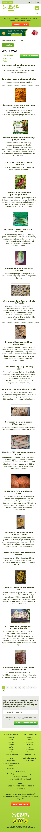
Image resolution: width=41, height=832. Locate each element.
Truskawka (30, 742)
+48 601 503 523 (20, 776)
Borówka (30, 737)
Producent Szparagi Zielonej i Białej (19, 368)
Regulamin (11, 760)
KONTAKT (20, 772)
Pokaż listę (8, 45)
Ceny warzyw (11, 735)
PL (29, 2)
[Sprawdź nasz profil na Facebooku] (20, 821)
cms (18, 829)
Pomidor (11, 744)
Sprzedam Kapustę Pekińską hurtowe (19, 269)
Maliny (30, 747)
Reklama (11, 765)
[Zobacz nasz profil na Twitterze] (15, 821)
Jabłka (30, 739)
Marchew (11, 752)
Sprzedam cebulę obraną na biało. (19, 79)
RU (38, 2)
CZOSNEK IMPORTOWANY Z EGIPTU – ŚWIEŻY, (19, 627)
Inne (11, 758)
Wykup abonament (20, 804)
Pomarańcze (30, 754)
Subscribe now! (20, 24)
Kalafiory (11, 747)
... (35, 687)
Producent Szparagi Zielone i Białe (19, 389)
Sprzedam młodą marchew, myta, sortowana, (19, 106)
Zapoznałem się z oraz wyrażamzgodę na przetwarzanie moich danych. (21, 718)
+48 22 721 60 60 (13, 786)
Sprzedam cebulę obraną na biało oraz (18, 66)
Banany (30, 744)
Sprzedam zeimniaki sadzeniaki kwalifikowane (19, 668)
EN (33, 2)
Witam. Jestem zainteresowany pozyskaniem (19, 138)
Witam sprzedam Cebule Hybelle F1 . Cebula (19, 302)
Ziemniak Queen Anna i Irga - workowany (18, 343)
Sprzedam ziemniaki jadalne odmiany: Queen (19, 533)
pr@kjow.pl (20, 789)
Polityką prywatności (23, 717)
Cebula (11, 739)
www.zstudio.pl (25, 829)
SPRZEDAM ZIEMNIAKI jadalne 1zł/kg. (19, 492)
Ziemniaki (11, 737)
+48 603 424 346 (27, 786)
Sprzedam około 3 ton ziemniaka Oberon (19, 554)
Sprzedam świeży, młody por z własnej (19, 230)
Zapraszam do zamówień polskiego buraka (18, 193)
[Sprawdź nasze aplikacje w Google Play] (26, 821)
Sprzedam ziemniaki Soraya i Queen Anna (18, 423)
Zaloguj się (8, 2)
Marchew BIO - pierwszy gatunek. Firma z (19, 453)
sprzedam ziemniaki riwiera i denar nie (18, 163)
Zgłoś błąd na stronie (30, 759)
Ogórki (11, 749)
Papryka (11, 742)
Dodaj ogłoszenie (29, 56)
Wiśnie (29, 752)
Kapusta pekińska (11, 754)
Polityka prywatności (11, 763)
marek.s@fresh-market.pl (20, 779)
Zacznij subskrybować (26, 723)
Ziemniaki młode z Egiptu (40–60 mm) (19, 588)
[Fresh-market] (11, 8)
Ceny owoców (30, 735)
